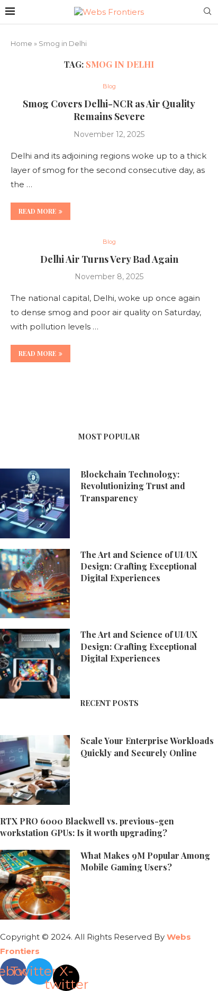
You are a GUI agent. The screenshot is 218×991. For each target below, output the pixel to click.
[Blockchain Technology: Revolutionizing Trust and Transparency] (35, 503)
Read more (37, 211)
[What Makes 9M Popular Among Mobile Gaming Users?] (35, 885)
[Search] (207, 12)
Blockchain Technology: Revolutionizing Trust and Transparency (132, 486)
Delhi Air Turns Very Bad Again (109, 259)
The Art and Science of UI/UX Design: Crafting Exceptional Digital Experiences (138, 566)
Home (21, 43)
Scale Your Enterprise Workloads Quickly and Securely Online (147, 746)
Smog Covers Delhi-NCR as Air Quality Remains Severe (109, 110)
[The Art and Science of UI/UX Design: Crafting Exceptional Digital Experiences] (35, 584)
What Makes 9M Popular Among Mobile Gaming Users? (145, 861)
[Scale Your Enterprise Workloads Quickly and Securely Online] (35, 770)
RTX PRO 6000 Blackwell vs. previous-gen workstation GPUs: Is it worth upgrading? (87, 826)
